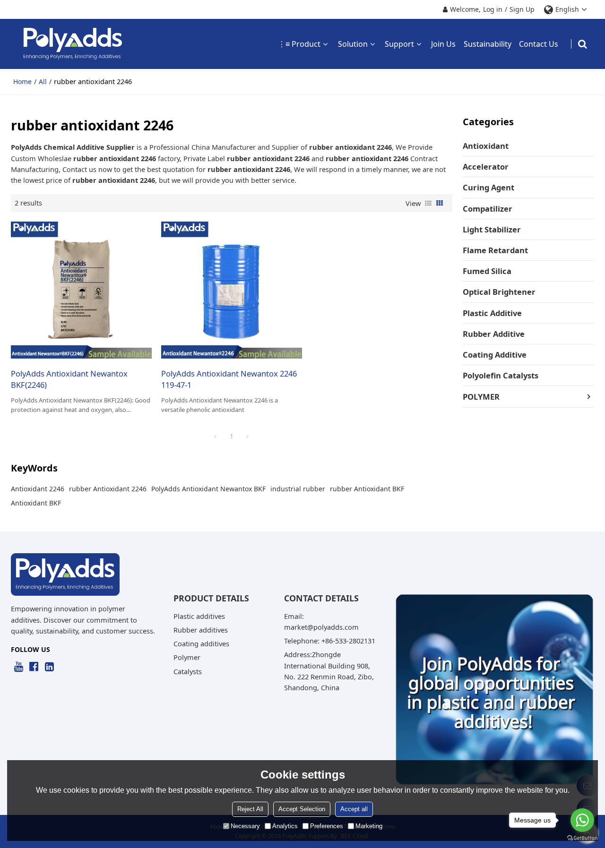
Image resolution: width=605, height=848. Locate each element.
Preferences (326, 826)
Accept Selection (301, 809)
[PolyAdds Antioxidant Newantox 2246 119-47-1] (231, 290)
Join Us (443, 44)
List (428, 203)
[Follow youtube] (18, 667)
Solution (353, 44)
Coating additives (201, 643)
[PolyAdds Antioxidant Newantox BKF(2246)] (81, 290)
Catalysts (187, 671)
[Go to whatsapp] (582, 820)
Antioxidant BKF (36, 502)
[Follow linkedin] (49, 667)
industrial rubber (297, 488)
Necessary (245, 826)
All (43, 81)
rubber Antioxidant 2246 (108, 488)
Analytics (285, 826)
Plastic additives (199, 616)
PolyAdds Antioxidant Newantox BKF (208, 488)
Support (399, 44)
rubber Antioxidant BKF (367, 488)
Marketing (368, 826)
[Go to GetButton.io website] (582, 838)
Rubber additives (200, 629)
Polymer (186, 657)
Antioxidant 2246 (37, 488)
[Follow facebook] (34, 667)
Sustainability (487, 44)
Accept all (354, 809)
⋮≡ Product (299, 44)
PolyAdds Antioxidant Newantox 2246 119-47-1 (229, 379)
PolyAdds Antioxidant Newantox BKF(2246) (69, 379)
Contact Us (538, 44)
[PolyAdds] (73, 44)
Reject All (250, 809)
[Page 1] (215, 436)
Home (22, 81)
